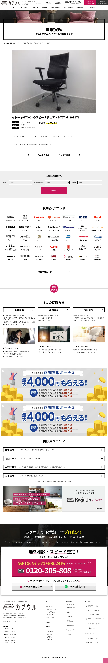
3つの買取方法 (51, 612)
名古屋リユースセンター (27, 127)
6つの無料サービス (52, 609)
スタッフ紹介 (12, 621)
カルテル (54, 250)
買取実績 (44, 7)
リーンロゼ (25, 230)
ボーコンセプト (24, 250)
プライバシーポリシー (71, 630)
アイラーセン (83, 250)
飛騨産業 (83, 260)
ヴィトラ (39, 230)
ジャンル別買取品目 (39, 182)
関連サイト (88, 601)
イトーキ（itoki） (25, 122)
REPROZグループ (89, 634)
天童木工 (68, 260)
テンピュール (97, 240)
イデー (83, 220)
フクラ (10, 230)
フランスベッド (83, 240)
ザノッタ (24, 240)
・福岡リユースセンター (10, 643)
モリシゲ (24, 260)
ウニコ (39, 250)
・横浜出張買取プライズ (92, 642)
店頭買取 (49, 637)
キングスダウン (54, 240)
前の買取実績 (38, 155)
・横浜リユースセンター (10, 640)
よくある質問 (91, 7)
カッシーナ (39, 220)
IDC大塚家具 (97, 260)
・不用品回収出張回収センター (93, 610)
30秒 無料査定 (69, 621)
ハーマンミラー (54, 220)
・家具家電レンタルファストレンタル (95, 619)
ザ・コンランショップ (10, 250)
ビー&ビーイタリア (24, 220)
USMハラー (83, 230)
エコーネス (68, 230)
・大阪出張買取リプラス (92, 638)
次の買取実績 (70, 155)
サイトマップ (68, 634)
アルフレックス (10, 220)
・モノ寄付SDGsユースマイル (93, 628)
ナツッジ (10, 240)
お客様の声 (80, 7)
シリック (39, 240)
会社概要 (5, 621)
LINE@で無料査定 (70, 625)
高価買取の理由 (71, 607)
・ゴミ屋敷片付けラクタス (92, 614)
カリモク (10, 260)
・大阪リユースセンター (10, 634)
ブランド (5, 182)
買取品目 (35, 7)
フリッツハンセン (54, 230)
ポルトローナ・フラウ (97, 230)
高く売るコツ (50, 615)
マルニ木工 (39, 260)
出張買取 (49, 634)
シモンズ (68, 240)
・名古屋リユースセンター (11, 629)
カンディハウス (68, 250)
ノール (97, 220)
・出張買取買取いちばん (92, 606)
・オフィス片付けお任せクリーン (94, 624)
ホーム (15, 7)
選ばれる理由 (70, 605)
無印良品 (54, 260)
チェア (22, 125)
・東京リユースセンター (10, 637)
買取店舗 (74, 182)
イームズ (68, 220)
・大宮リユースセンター (10, 631)
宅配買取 (49, 639)
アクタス (97, 250)
